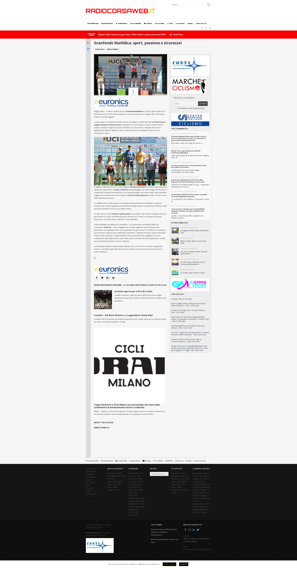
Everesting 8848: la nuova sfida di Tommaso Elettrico (188, 327)
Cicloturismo (135, 23)
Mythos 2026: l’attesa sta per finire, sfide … (193, 242)
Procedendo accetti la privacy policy (191, 108)
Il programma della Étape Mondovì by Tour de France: (116, 476)
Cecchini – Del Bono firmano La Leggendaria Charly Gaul (123, 315)
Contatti (174, 299)
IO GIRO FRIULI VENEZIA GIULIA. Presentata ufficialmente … (192, 263)
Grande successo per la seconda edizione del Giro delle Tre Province (188, 166)
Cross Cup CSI (201, 23)
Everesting (132, 487)
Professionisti (107, 23)
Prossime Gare (92, 23)
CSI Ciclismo (159, 23)
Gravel (190, 23)
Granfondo (122, 23)
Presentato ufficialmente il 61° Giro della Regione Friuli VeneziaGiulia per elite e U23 (187, 181)
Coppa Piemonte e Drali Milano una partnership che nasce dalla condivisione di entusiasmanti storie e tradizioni (127, 406)
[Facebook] (185, 530)
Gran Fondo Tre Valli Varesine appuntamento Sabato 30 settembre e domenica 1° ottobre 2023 (190, 318)
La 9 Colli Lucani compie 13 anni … (193, 273)
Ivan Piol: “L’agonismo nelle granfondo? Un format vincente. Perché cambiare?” (190, 333)
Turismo (132, 512)
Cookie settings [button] (169, 564)
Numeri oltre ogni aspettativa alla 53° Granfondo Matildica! (186, 152)
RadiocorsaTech (135, 504)
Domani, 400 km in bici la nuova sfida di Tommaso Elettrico (186, 340)
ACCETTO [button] (184, 564)
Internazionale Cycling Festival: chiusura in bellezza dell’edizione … (164, 532)
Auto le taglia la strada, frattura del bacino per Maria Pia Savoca (188, 304)
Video (131, 515)
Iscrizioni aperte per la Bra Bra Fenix (133, 291)
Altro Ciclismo (134, 473)
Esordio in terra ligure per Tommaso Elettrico (188, 310)
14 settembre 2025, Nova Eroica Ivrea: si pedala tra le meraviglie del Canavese (189, 196)
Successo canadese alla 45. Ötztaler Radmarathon (193, 253)
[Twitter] (198, 530)
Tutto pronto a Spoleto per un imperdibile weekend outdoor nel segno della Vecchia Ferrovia (188, 211)
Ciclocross (180, 23)
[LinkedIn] (194, 530)
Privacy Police (91, 499)
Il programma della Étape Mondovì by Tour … (194, 232)
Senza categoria (135, 507)
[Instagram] (189, 530)
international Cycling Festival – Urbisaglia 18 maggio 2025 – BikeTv (201, 476)
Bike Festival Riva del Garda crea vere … (164, 540)
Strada (149, 23)
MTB (171, 23)
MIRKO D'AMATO (113, 49)
